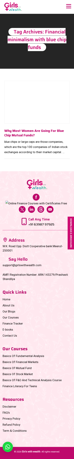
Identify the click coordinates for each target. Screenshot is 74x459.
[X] (22, 209)
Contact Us (10, 335)
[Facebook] (36, 197)
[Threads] (40, 209)
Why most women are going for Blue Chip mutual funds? (34, 132)
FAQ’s (6, 412)
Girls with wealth (31, 451)
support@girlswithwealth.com (22, 265)
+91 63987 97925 (41, 224)
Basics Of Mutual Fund (17, 368)
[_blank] (8, 447)
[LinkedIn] (31, 209)
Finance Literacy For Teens (20, 386)
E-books (8, 329)
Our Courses (11, 317)
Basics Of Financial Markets (20, 362)
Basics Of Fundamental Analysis (23, 356)
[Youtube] (50, 209)
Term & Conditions (15, 430)
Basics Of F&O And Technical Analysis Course (32, 380)
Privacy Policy (11, 418)
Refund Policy (11, 424)
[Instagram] (36, 203)
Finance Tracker (13, 323)
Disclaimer (9, 406)
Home (6, 299)
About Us (8, 305)
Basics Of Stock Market (18, 374)
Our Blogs (9, 311)
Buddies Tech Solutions (44, 456)
